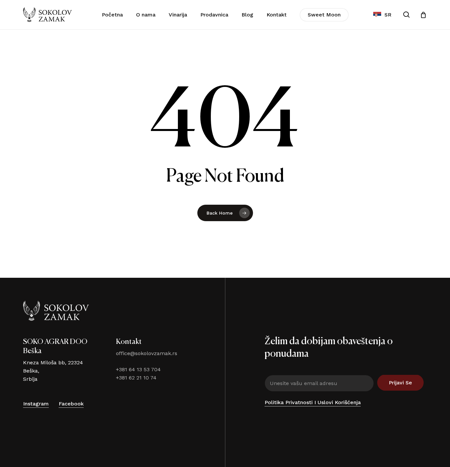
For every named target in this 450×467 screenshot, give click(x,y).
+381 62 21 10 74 (136, 378)
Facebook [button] (71, 404)
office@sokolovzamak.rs (146, 353)
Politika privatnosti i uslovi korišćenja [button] (313, 402)
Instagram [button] (36, 404)
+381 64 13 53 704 (138, 369)
